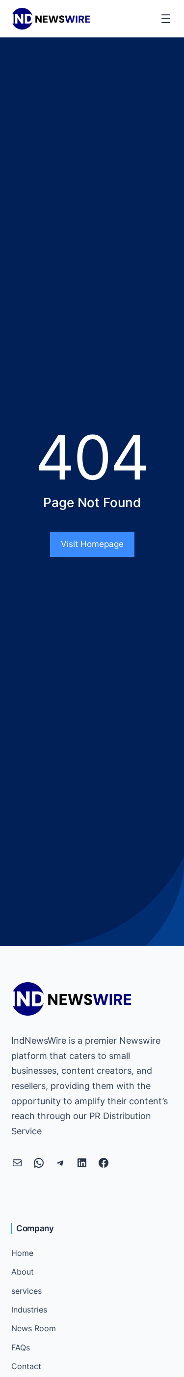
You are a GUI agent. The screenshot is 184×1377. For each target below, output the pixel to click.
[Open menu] (165, 18)
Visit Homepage (92, 544)
